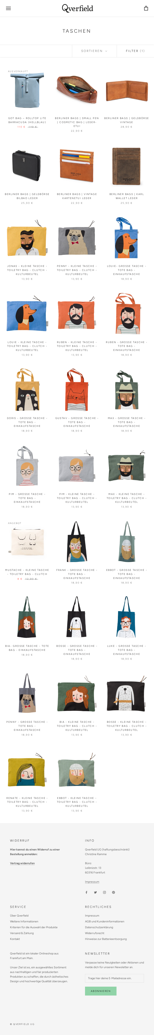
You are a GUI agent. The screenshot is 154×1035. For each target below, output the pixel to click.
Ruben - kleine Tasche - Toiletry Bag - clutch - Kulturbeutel (77, 346)
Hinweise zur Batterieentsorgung (106, 939)
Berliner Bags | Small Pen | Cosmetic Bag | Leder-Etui (77, 122)
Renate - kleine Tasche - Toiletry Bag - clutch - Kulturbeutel (27, 802)
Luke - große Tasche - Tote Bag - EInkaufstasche (126, 650)
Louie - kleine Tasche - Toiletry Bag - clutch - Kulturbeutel (27, 346)
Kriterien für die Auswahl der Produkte (34, 927)
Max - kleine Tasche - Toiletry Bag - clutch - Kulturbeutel (127, 498)
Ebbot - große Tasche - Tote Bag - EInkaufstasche (126, 574)
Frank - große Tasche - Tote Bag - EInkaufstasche (76, 574)
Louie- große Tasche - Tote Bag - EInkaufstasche (127, 270)
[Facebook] (86, 892)
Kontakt (15, 939)
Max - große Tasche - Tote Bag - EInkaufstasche (127, 422)
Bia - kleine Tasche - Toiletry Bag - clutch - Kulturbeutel (77, 726)
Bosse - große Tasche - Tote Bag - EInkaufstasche (76, 650)
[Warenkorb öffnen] (146, 8)
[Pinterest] (113, 892)
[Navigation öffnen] (8, 8)
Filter (135, 51)
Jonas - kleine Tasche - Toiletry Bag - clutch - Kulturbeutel (27, 270)
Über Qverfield (19, 915)
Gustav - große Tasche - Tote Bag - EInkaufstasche (77, 422)
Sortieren (92, 51)
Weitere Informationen (24, 921)
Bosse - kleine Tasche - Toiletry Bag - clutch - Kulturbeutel (127, 726)
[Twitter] (95, 892)
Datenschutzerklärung (99, 927)
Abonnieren (101, 991)
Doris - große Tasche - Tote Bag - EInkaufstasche (27, 422)
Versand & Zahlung (22, 933)
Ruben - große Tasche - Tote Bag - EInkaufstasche (126, 346)
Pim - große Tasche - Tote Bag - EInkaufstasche (27, 498)
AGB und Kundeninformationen (104, 921)
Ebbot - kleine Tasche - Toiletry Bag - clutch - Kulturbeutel (77, 802)
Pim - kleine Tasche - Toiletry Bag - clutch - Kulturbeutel (77, 498)
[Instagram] (104, 892)
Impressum (92, 882)
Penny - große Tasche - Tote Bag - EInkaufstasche (27, 726)
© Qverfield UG (22, 1024)
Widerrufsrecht (94, 933)
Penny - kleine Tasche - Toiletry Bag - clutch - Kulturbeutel (77, 270)
